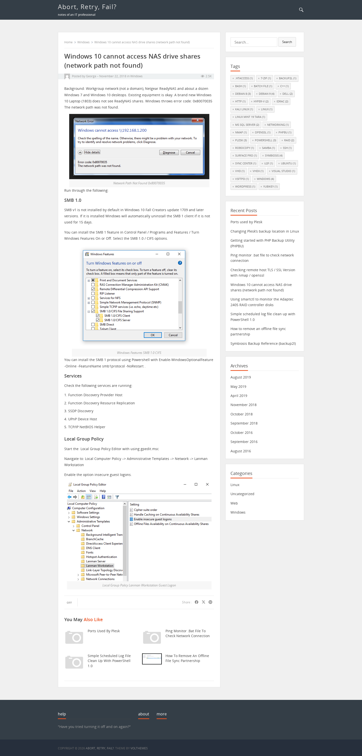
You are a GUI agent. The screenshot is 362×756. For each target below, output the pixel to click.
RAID (289, 140)
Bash (240, 86)
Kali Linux (244, 109)
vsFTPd (242, 179)
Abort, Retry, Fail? (87, 6)
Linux (266, 109)
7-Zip (266, 78)
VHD (240, 171)
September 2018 (244, 423)
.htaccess (244, 78)
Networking (278, 124)
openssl (262, 132)
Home (68, 42)
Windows (83, 42)
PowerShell (265, 140)
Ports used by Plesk (104, 631)
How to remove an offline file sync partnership (187, 658)
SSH (287, 148)
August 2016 (240, 451)
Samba (268, 148)
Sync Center (245, 163)
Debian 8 (243, 93)
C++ (284, 86)
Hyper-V (261, 101)
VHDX (258, 171)
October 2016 (241, 432)
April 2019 (238, 395)
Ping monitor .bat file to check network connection (187, 633)
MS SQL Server (247, 124)
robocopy (244, 148)
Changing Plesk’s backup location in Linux (264, 231)
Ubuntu (288, 163)
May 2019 (238, 386)
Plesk (241, 140)
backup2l (287, 78)
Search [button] (287, 42)
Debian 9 (266, 93)
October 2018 (241, 414)
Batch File (263, 86)
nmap (241, 132)
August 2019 (240, 377)
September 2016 (244, 441)
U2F (268, 163)
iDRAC (282, 101)
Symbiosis (273, 155)
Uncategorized (242, 493)
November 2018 (243, 404)
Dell (287, 93)
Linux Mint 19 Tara (250, 117)
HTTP (240, 101)
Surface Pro (246, 155)
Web (234, 503)
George (91, 76)
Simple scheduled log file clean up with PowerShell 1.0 (109, 660)
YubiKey (270, 186)
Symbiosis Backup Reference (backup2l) (263, 343)
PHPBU (285, 132)
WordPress (245, 186)
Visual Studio (283, 171)
